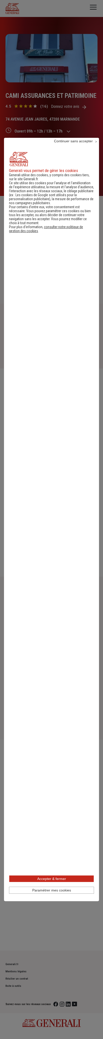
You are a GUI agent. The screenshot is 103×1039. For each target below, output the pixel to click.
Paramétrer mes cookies (51, 890)
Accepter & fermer (51, 879)
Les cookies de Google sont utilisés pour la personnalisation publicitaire (43, 197)
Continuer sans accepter (73, 141)
